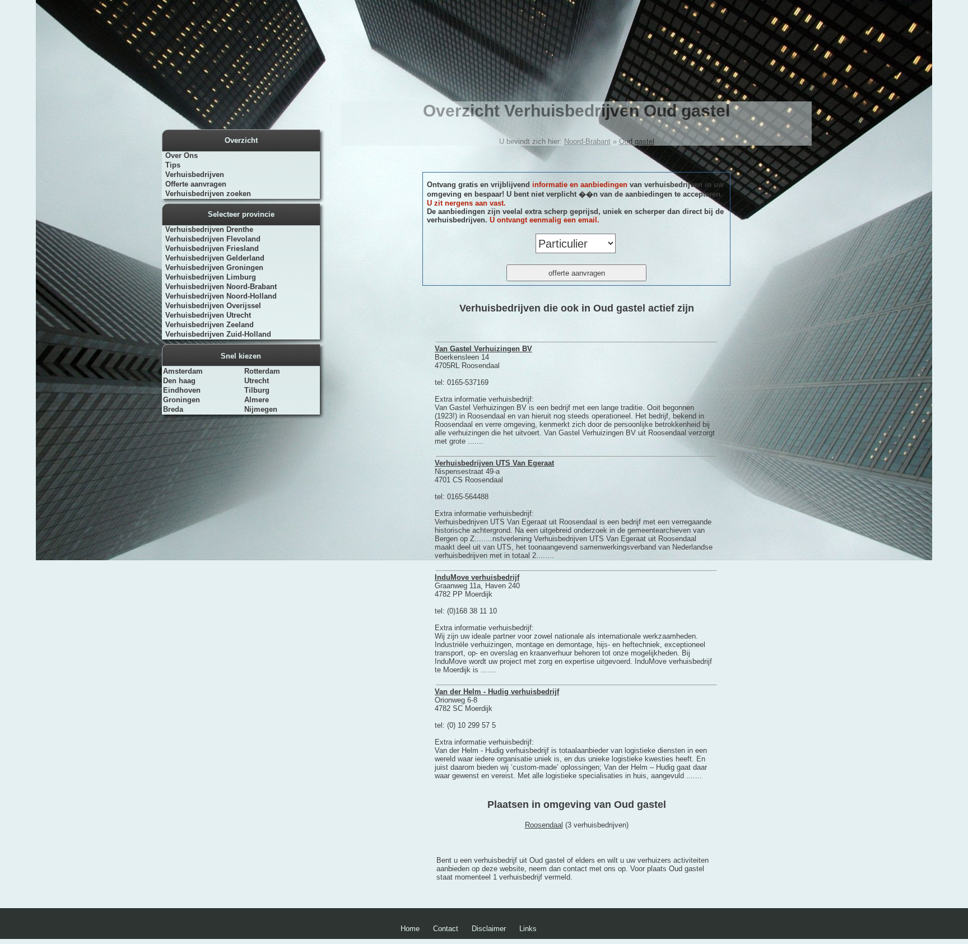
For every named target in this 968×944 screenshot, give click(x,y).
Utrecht (256, 380)
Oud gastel (636, 141)
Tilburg (256, 390)
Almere (256, 400)
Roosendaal (544, 825)
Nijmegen (260, 409)
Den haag (179, 380)
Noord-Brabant (587, 141)
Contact (445, 928)
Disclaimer (489, 928)
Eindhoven (182, 390)
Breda (173, 409)
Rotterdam (262, 371)
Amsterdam (183, 371)
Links (528, 928)
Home (410, 928)
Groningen (181, 400)
